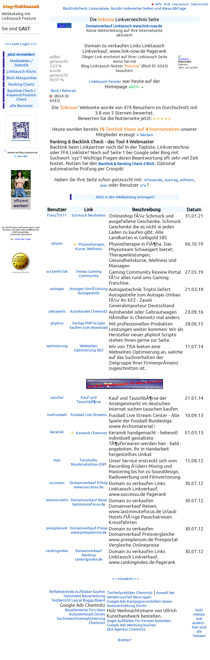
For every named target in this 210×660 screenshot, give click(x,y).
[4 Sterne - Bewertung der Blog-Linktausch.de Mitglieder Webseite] (165, 118)
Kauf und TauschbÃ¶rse (88, 399)
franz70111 (57, 215)
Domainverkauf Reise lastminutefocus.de (89, 502)
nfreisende (153, 180)
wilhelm (187, 180)
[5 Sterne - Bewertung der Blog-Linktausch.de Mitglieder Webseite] (169, 118)
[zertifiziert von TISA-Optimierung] (21, 270)
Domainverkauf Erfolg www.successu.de (89, 485)
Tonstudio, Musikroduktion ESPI (88, 462)
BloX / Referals (63, 91)
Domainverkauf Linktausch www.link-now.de (124, 26)
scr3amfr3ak (57, 271)
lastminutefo (57, 500)
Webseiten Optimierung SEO (89, 348)
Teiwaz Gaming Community (89, 273)
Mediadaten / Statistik (21, 63)
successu (56, 483)
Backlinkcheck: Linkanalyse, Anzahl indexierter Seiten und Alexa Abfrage (124, 8)
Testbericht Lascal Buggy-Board (78, 600)
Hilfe (158, 4)
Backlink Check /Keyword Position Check (21, 95)
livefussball (57, 415)
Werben (146, 135)
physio (57, 243)
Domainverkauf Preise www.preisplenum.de (88, 530)
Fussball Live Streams (89, 415)
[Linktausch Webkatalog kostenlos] (21, 10)
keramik (57, 432)
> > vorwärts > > (124, 579)
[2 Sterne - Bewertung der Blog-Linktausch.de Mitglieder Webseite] (158, 118)
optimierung (57, 346)
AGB (167, 4)
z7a (143, 185)
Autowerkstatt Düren (87, 614)
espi (57, 460)
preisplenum (57, 528)
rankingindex (57, 551)
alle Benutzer (21, 106)
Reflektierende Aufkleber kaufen (77, 592)
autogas (57, 289)
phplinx (57, 323)
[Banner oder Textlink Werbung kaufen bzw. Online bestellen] (15, 156)
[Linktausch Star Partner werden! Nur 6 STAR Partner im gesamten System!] (75, 244)
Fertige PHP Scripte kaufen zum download (89, 325)
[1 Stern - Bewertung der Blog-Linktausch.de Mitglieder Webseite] (154, 118)
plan (104, 185)
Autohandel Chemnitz (88, 311)
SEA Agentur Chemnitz (126, 629)
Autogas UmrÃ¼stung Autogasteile (89, 291)
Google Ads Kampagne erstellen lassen (139, 601)
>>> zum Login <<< (21, 44)
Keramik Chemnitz (91, 433)
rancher (57, 397)
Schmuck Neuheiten (89, 215)
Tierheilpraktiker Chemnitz (129, 593)
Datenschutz (199, 4)
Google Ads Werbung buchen (131, 625)
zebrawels (56, 311)
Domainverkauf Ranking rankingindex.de (88, 555)
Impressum (180, 4)
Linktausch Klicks (21, 71)
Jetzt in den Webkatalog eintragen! (125, 197)
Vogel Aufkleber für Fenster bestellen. (139, 621)
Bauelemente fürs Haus (85, 610)
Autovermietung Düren (127, 605)
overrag (171, 180)
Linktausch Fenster (105, 81)
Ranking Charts (21, 84)
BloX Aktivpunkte (21, 78)
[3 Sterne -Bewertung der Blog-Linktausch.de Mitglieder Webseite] (162, 118)
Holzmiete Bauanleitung (84, 596)
